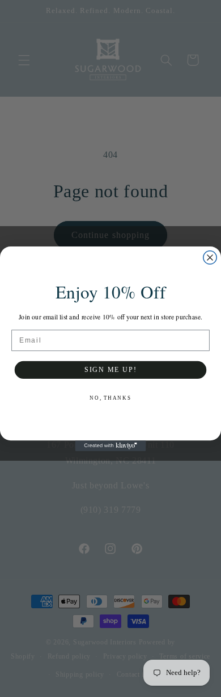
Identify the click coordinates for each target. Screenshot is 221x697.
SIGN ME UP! (110, 369)
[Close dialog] (209, 256)
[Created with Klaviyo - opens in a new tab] (110, 445)
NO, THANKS (110, 398)
